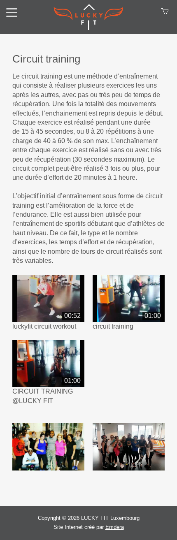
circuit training (113, 326)
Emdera (114, 527)
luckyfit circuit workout (44, 326)
